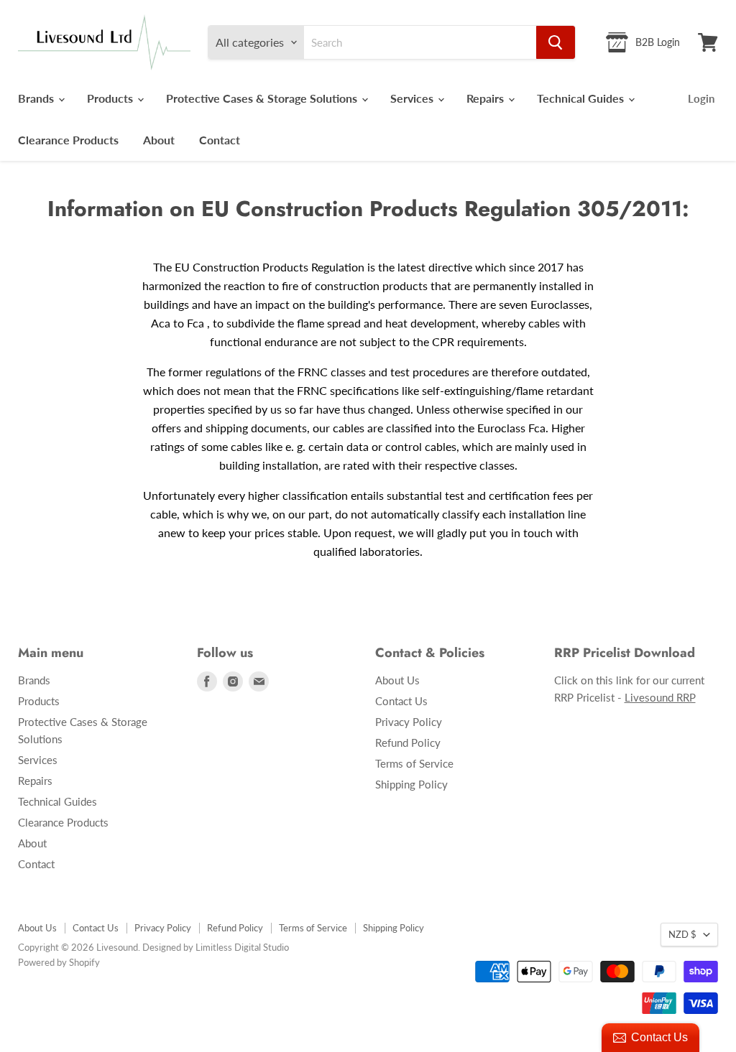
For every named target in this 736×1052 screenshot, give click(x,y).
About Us (397, 680)
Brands (37, 98)
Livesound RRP (660, 697)
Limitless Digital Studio (242, 947)
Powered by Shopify (59, 962)
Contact (219, 139)
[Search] (555, 42)
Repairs (486, 98)
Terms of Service (414, 763)
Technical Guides (582, 98)
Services (413, 98)
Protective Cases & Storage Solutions (263, 98)
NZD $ (682, 934)
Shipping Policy (411, 784)
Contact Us (401, 700)
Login (701, 98)
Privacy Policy (408, 721)
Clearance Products (68, 139)
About (159, 139)
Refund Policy (408, 742)
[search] (420, 42)
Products (111, 98)
